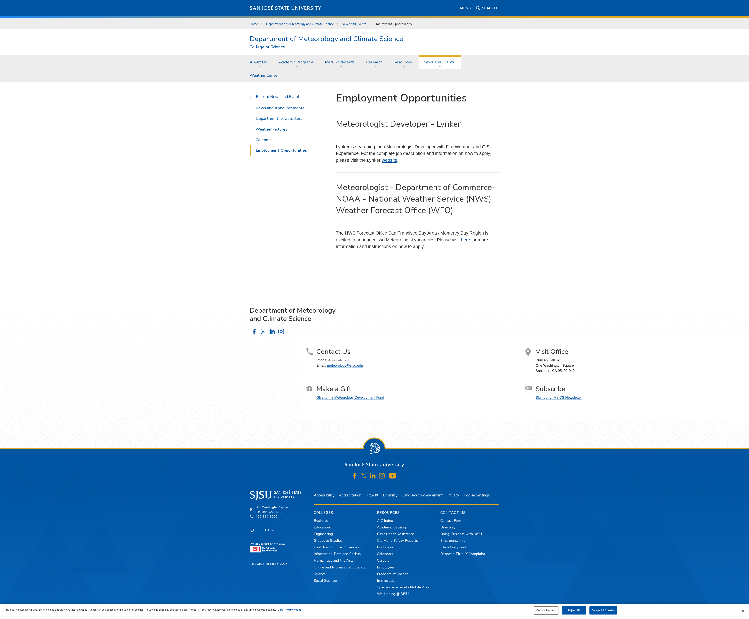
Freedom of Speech (392, 574)
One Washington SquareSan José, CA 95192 (272, 509)
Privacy (453, 495)
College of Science (267, 47)
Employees (386, 567)
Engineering (323, 534)
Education (322, 527)
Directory (447, 527)
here (465, 239)
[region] (374, 611)
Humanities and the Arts (333, 560)
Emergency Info (452, 540)
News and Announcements (280, 108)
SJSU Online (267, 530)
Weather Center (264, 75)
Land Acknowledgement (422, 495)
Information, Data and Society (337, 553)
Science (320, 574)
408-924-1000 (266, 516)
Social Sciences (326, 580)
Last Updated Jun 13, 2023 (269, 564)
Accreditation (350, 495)
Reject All (574, 610)
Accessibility (324, 495)
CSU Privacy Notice (289, 609)
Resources (403, 62)
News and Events (354, 24)
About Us (258, 62)
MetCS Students (340, 62)
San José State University (286, 8)
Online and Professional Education (341, 567)
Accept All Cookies (603, 610)
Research (374, 62)
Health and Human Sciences (336, 547)
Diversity (390, 495)
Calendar (264, 139)
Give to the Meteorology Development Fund (350, 397)
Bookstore (385, 547)
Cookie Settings (477, 495)
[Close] (742, 611)
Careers (383, 560)
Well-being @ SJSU (393, 593)
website (389, 160)
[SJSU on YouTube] (392, 476)
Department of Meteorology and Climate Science (300, 24)
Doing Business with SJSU (461, 534)
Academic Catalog (391, 527)
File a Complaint (453, 547)
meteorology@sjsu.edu (345, 365)
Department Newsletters (279, 118)
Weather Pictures (271, 129)
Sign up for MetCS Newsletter (559, 397)
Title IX (372, 495)
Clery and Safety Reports (397, 540)
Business (321, 520)
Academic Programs (296, 62)
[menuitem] (259, 62)
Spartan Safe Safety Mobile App (403, 587)
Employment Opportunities (281, 150)
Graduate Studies (328, 540)
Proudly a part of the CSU (267, 544)
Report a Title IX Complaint (462, 553)
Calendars (385, 553)
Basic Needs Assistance (395, 534)
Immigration (387, 580)
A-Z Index (385, 520)
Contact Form (451, 520)
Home (254, 24)
